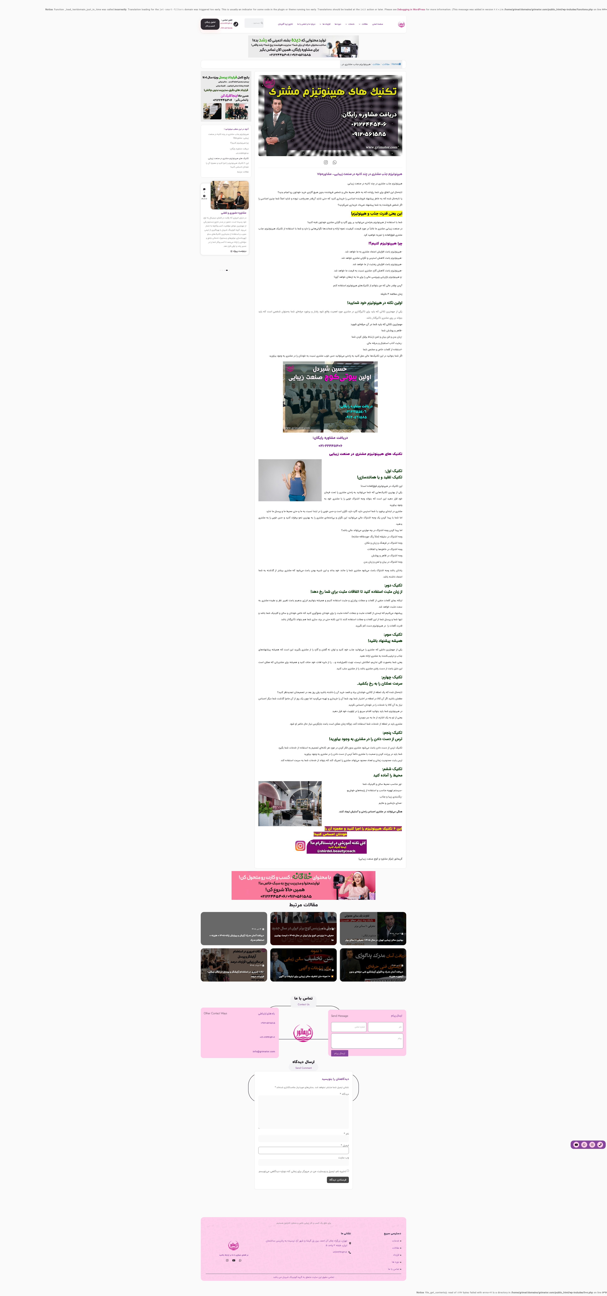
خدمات (351, 24)
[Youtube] (234, 1260)
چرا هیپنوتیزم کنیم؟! (239, 143)
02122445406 (226, 23)
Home (395, 64)
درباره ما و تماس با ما (306, 24)
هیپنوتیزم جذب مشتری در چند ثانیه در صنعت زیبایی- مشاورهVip (228, 136)
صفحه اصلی (377, 24)
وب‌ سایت (343, 1157)
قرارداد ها (326, 24)
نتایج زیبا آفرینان (285, 24)
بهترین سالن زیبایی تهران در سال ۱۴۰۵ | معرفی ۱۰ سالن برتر (374, 940)
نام (346, 1134)
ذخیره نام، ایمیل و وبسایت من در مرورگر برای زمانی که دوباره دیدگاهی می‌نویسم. (302, 1171)
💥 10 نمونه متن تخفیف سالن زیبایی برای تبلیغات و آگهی (306, 976)
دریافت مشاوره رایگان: (239, 148)
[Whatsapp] (334, 162)
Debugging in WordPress (411, 9)
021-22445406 (242, 153)
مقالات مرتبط (243, 172)
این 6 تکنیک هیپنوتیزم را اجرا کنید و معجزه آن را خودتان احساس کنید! (227, 165)
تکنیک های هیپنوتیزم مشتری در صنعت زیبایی (228, 158)
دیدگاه (344, 1094)
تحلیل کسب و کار (237, 213)
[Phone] (600, 1145)
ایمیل (345, 1145)
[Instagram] (326, 162)
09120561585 (226, 28)
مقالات (365, 24)
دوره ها (338, 24)
